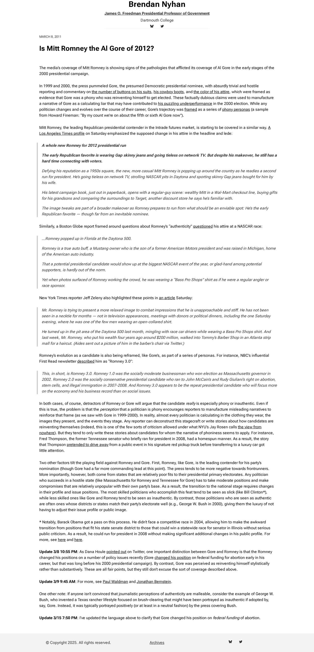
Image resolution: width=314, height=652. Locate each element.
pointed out (116, 551)
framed (190, 109)
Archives (157, 642)
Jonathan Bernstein (154, 581)
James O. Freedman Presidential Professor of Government (157, 13)
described (85, 361)
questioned (203, 226)
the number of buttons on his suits (121, 91)
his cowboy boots (169, 91)
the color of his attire (211, 91)
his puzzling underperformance (185, 103)
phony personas (236, 109)
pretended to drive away (87, 444)
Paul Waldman (115, 581)
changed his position (173, 557)
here (62, 539)
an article (167, 297)
